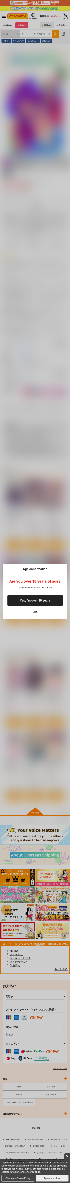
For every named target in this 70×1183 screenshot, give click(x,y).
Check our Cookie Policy (17, 1178)
